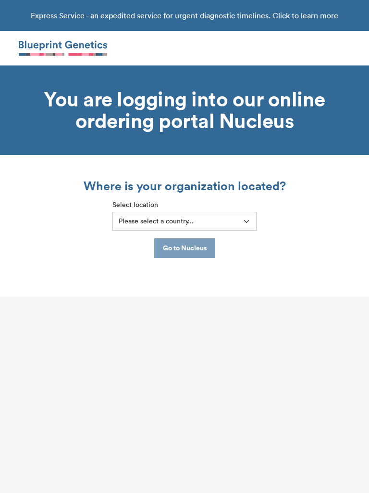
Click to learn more (305, 15)
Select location (135, 204)
